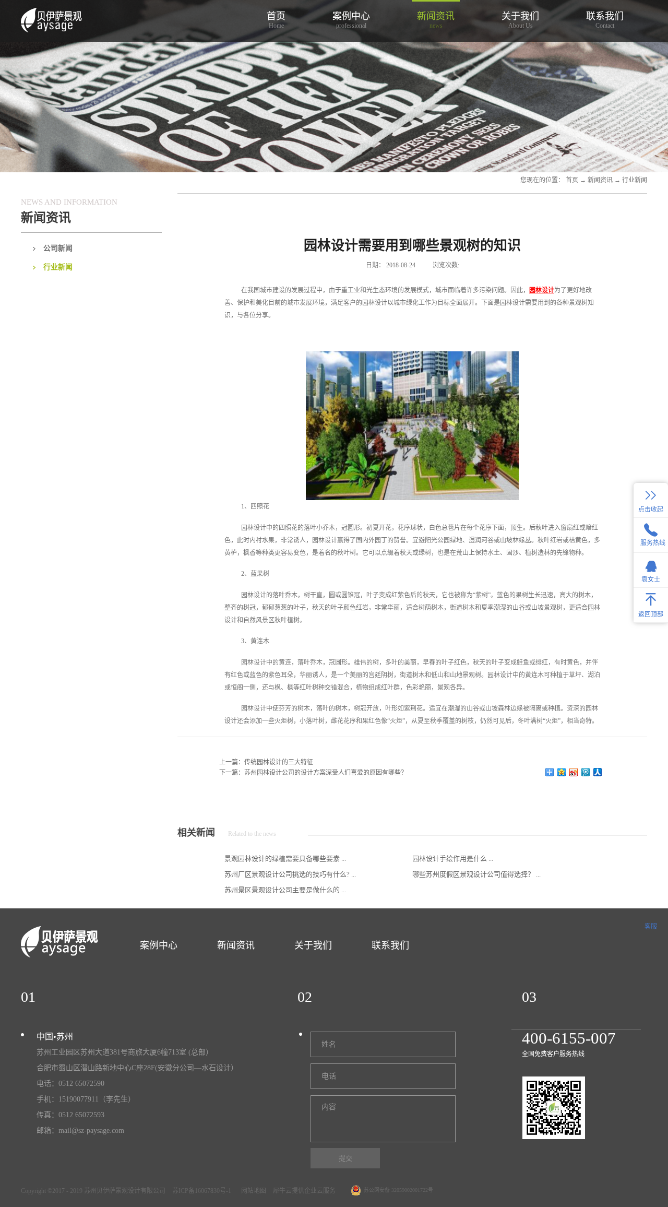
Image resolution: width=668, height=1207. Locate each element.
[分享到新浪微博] (573, 772)
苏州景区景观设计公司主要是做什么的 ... (285, 890)
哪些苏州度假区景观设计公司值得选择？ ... (476, 874)
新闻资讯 (600, 180)
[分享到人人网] (597, 772)
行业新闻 (634, 180)
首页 (276, 20)
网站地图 (252, 1190)
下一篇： (313, 772)
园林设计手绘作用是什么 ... (452, 858)
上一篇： (266, 762)
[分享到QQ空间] (561, 772)
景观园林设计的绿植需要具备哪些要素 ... (285, 858)
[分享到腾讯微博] (585, 772)
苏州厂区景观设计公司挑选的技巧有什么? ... (290, 874)
